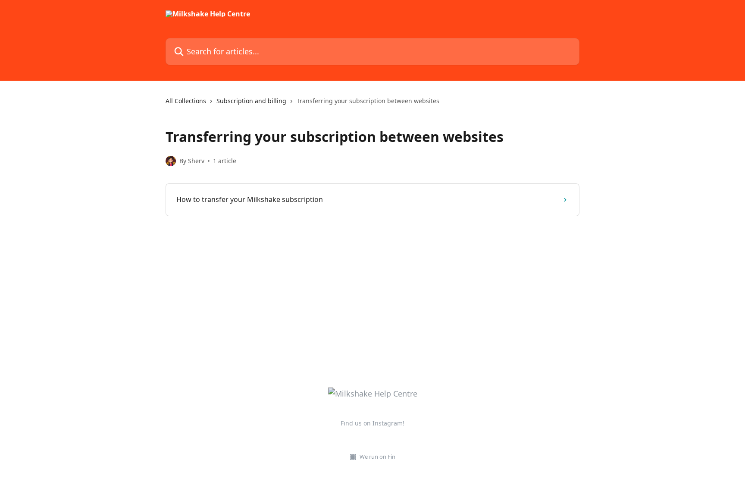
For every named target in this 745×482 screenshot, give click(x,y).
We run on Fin (377, 456)
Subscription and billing (251, 101)
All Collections (186, 101)
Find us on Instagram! (372, 423)
